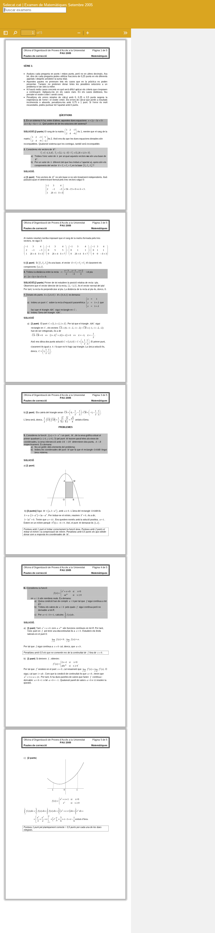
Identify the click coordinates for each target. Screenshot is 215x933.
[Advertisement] (173, 112)
